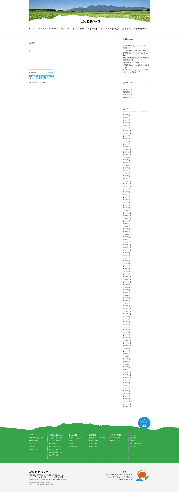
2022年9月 (126, 157)
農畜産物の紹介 (33, 440)
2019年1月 (126, 274)
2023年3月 (126, 144)
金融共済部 (126, 97)
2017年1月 (126, 338)
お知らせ (126, 89)
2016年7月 (126, 353)
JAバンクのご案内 (114, 438)
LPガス (71, 440)
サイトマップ (134, 446)
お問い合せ (133, 438)
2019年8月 (126, 255)
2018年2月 (126, 303)
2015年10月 (127, 377)
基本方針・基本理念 (55, 440)
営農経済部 (126, 95)
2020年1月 (126, 242)
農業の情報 (92, 435)
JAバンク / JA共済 (115, 435)
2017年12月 (127, 308)
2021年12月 (127, 181)
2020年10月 (127, 218)
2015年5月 (126, 391)
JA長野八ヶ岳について (56, 435)
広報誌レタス (33, 446)
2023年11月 (127, 133)
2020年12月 (127, 213)
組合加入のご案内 (54, 455)
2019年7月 (126, 258)
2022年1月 (126, 178)
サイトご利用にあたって (137, 443)
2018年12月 (127, 277)
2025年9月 (126, 115)
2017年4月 (126, 330)
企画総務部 (126, 92)
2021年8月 (126, 192)
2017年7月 (126, 322)
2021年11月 (127, 184)
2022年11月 (127, 152)
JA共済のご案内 (114, 440)
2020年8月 (126, 223)
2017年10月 (127, 314)
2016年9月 (126, 348)
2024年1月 (126, 128)
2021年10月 (127, 186)
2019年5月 (126, 263)
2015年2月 (126, 399)
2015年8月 (126, 383)
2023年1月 (126, 147)
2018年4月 (126, 298)
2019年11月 (127, 247)
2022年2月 (126, 176)
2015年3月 (126, 396)
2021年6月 (126, 197)
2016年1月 (126, 369)
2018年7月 (126, 290)
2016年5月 (126, 359)
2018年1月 (126, 306)
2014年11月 (127, 407)
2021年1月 (126, 210)
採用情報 (132, 440)
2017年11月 (127, 311)
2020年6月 (126, 229)
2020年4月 (126, 234)
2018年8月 (126, 287)
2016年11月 (127, 343)
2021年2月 (126, 208)
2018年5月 (126, 295)
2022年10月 (127, 155)
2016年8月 (126, 351)
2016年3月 (126, 364)
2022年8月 (126, 160)
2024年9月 (126, 123)
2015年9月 (126, 380)
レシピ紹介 (32, 443)
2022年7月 (126, 162)
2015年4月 (126, 393)
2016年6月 (126, 356)
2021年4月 (126, 202)
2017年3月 (126, 332)
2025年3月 (126, 120)
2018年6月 (126, 292)
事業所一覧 (52, 443)
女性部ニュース (33, 449)
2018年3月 (126, 301)
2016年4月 (126, 362)
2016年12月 (127, 340)
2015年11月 (127, 375)
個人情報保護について (55, 452)
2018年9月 (126, 285)
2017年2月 (126, 335)
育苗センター (93, 443)
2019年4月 (126, 266)
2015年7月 (126, 385)
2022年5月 (126, 168)
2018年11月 (127, 279)
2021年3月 (126, 205)
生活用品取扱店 (73, 446)
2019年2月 (126, 271)
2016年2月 (126, 367)
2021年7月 (126, 194)
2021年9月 (126, 189)
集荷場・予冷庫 (94, 440)
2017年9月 (126, 316)
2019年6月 (126, 261)
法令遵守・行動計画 (55, 449)
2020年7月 (126, 226)
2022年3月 (126, 173)
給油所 (71, 443)
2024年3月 (126, 125)
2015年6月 (126, 388)
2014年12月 (127, 404)
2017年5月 (126, 327)
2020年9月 (126, 221)
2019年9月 (126, 253)
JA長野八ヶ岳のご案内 (55, 438)
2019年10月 (127, 250)
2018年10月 (127, 282)
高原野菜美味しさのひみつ (37, 438)
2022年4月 (126, 170)
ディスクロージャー (55, 446)
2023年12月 (127, 131)
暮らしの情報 (73, 435)
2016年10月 (127, 346)
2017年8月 (126, 319)
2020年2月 (126, 239)
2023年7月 (126, 136)
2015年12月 (127, 372)
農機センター (93, 446)
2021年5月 (126, 200)
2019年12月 (127, 245)
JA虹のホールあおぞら (76, 438)
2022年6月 (126, 165)
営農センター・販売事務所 (97, 438)
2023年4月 (126, 141)
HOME (31, 435)
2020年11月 (127, 216)
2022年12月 (127, 149)
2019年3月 (126, 269)
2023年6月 (126, 139)
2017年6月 (126, 324)
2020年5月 (126, 232)
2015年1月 (126, 401)
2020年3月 (126, 237)
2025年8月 (126, 117)
